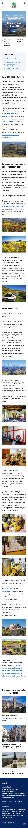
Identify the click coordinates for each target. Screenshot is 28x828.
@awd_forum (5, 806)
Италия (14, 31)
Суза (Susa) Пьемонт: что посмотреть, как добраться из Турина (12, 718)
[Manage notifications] (24, 824)
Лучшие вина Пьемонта (14, 59)
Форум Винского (12, 791)
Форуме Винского (7, 818)
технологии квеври (8, 591)
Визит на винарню (12, 68)
